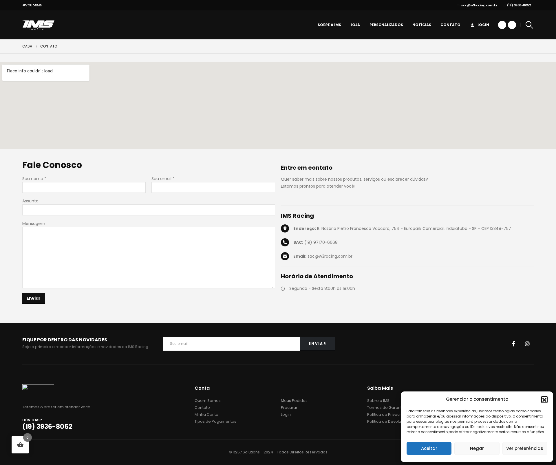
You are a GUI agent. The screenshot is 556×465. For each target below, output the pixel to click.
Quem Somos (208, 400)
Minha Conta (206, 414)
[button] (544, 399)
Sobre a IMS (329, 24)
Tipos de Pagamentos (215, 421)
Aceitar (429, 448)
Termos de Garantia (386, 407)
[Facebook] (502, 25)
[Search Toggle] (529, 25)
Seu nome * (34, 179)
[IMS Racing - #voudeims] (38, 25)
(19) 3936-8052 (519, 5)
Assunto (30, 201)
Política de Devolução (388, 421)
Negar (477, 448)
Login (483, 24)
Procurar (289, 407)
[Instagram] (512, 25)
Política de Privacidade (389, 414)
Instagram (527, 343)
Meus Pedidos (294, 400)
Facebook (513, 343)
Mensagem (33, 223)
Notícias (421, 24)
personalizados (386, 24)
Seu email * (163, 179)
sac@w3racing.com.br (479, 5)
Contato (450, 24)
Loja (355, 24)
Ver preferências (524, 448)
